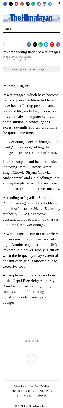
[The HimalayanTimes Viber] (39, 3)
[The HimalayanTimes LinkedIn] (44, 3)
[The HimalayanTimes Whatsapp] (33, 3)
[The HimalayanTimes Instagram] (22, 3)
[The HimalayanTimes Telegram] (50, 3)
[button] (12, 28)
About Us (20, 386)
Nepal (6, 44)
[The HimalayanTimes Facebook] (5, 3)
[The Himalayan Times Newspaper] (31, 17)
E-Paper (41, 396)
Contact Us (24, 396)
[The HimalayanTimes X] (11, 3)
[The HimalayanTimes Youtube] (16, 3)
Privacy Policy (39, 386)
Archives (46, 391)
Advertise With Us (23, 391)
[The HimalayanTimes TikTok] (27, 3)
